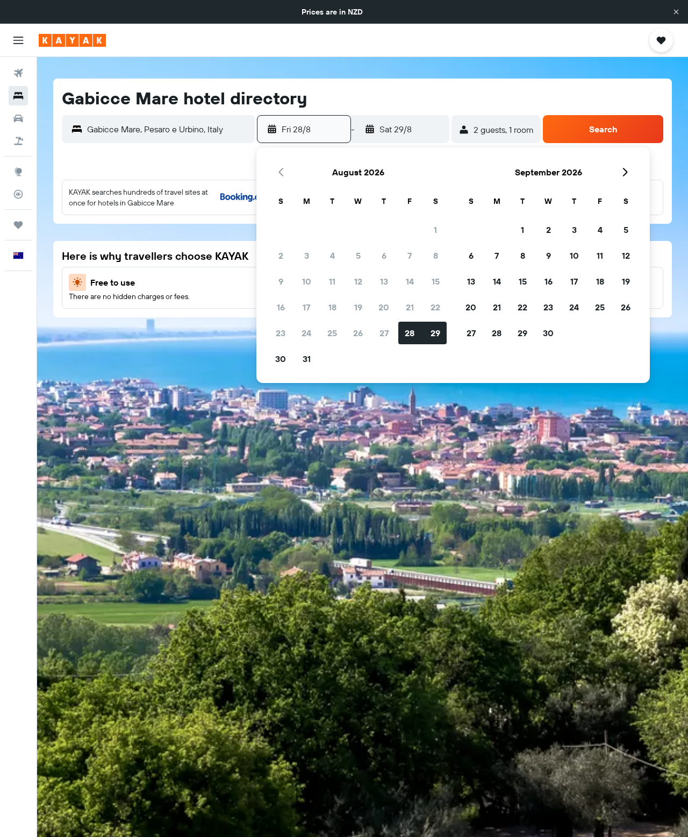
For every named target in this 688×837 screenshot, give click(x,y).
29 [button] (435, 333)
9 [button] (280, 281)
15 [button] (436, 281)
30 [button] (280, 358)
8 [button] (435, 255)
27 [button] (384, 333)
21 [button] (410, 307)
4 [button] (332, 255)
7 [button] (409, 255)
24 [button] (306, 333)
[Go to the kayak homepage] (72, 40)
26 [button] (358, 333)
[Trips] (18, 225)
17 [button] (306, 307)
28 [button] (409, 333)
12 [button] (358, 281)
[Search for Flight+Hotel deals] (18, 141)
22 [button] (435, 307)
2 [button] (280, 255)
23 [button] (280, 333)
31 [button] (307, 358)
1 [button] (435, 229)
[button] (676, 12)
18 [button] (332, 307)
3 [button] (306, 255)
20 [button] (383, 307)
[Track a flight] (18, 194)
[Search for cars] (18, 118)
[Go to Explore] (18, 171)
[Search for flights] (18, 73)
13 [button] (384, 281)
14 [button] (410, 281)
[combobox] (168, 129)
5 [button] (358, 255)
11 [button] (332, 281)
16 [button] (281, 307)
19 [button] (358, 307)
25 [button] (332, 333)
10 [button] (306, 281)
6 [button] (384, 255)
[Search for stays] (18, 96)
